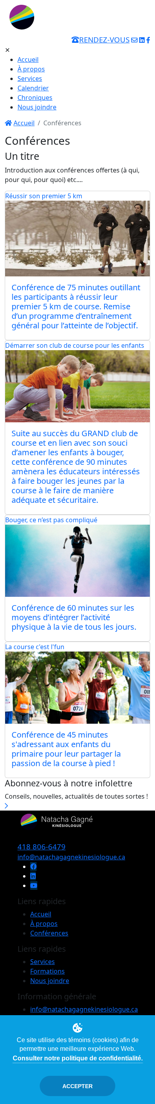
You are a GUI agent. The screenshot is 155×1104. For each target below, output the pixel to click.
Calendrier (33, 88)
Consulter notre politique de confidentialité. (78, 1058)
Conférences (49, 933)
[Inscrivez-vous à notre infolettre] (6, 805)
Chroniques (34, 97)
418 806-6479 (41, 846)
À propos (31, 69)
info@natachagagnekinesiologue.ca (71, 857)
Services (29, 78)
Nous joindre (36, 107)
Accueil (28, 59)
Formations (47, 971)
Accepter (77, 1086)
